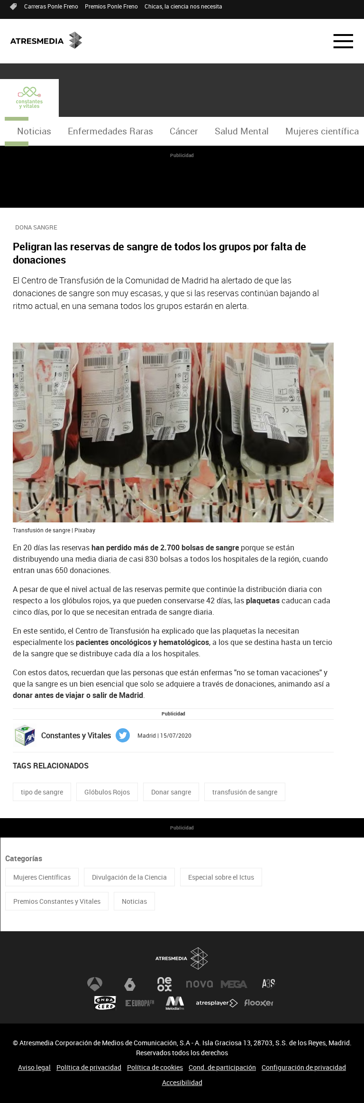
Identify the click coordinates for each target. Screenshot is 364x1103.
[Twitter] (123, 734)
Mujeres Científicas (42, 877)
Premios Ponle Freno (111, 6)
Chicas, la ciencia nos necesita (183, 6)
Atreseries (269, 984)
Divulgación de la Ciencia (129, 877)
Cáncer (184, 131)
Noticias (34, 131)
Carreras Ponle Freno (51, 6)
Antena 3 (95, 984)
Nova (199, 984)
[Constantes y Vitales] (29, 98)
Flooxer (259, 1003)
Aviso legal (34, 1067)
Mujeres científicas (324, 131)
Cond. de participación (222, 1067)
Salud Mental (242, 131)
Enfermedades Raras (110, 131)
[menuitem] (34, 131)
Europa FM (140, 1003)
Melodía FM (175, 1003)
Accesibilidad (182, 1082)
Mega (234, 984)
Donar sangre (171, 791)
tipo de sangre (42, 791)
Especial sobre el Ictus (221, 877)
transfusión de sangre (244, 791)
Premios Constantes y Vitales (56, 901)
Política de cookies (155, 1067)
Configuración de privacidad (304, 1067)
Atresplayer (217, 1003)
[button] (337, 41)
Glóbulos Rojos (107, 791)
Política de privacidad (88, 1067)
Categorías (23, 858)
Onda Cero (105, 1003)
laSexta (130, 984)
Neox (164, 984)
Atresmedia (182, 958)
